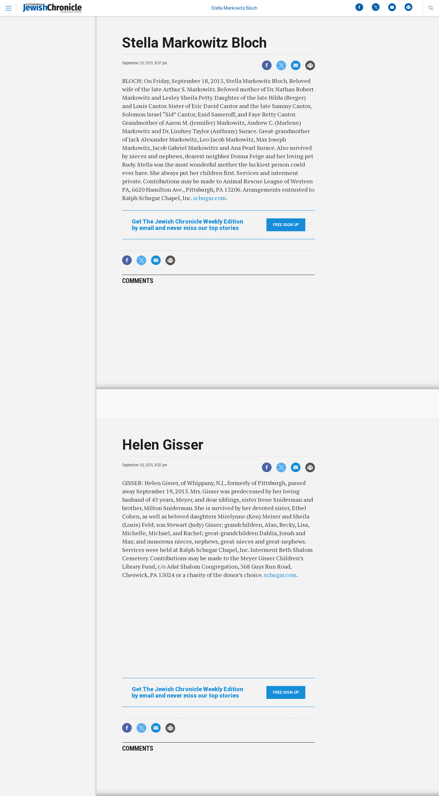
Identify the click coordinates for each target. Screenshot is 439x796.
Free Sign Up (286, 225)
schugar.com (209, 198)
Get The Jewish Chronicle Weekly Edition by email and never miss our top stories (187, 224)
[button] (431, 8)
